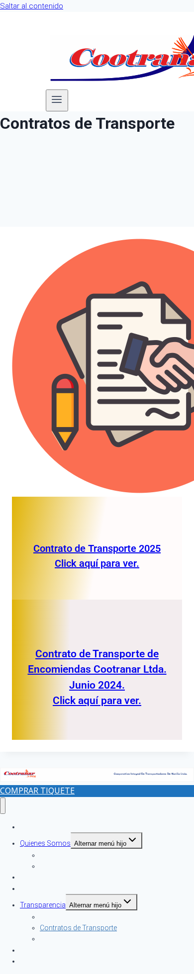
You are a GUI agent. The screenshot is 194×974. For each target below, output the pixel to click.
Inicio (28, 827)
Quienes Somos (45, 843)
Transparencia (43, 905)
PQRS (29, 888)
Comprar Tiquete (37, 790)
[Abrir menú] (57, 100)
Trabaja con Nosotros (55, 961)
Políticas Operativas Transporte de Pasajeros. (111, 939)
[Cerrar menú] (2, 805)
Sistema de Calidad (69, 866)
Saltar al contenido (31, 5)
